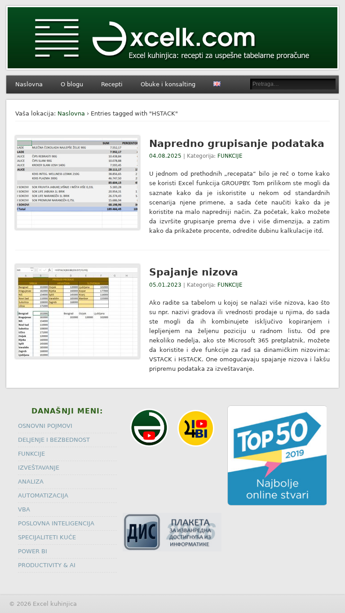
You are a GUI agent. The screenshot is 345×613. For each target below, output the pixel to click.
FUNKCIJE (230, 156)
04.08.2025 (165, 156)
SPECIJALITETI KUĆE (47, 537)
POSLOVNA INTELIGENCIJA (56, 523)
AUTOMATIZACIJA (43, 495)
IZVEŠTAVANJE (38, 467)
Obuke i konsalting (168, 84)
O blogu (72, 84)
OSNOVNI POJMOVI (45, 425)
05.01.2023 (165, 285)
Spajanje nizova (193, 272)
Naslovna (29, 84)
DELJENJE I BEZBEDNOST (54, 439)
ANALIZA (31, 481)
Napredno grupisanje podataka (236, 143)
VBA (24, 509)
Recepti (112, 84)
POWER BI (32, 551)
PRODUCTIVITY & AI (46, 565)
